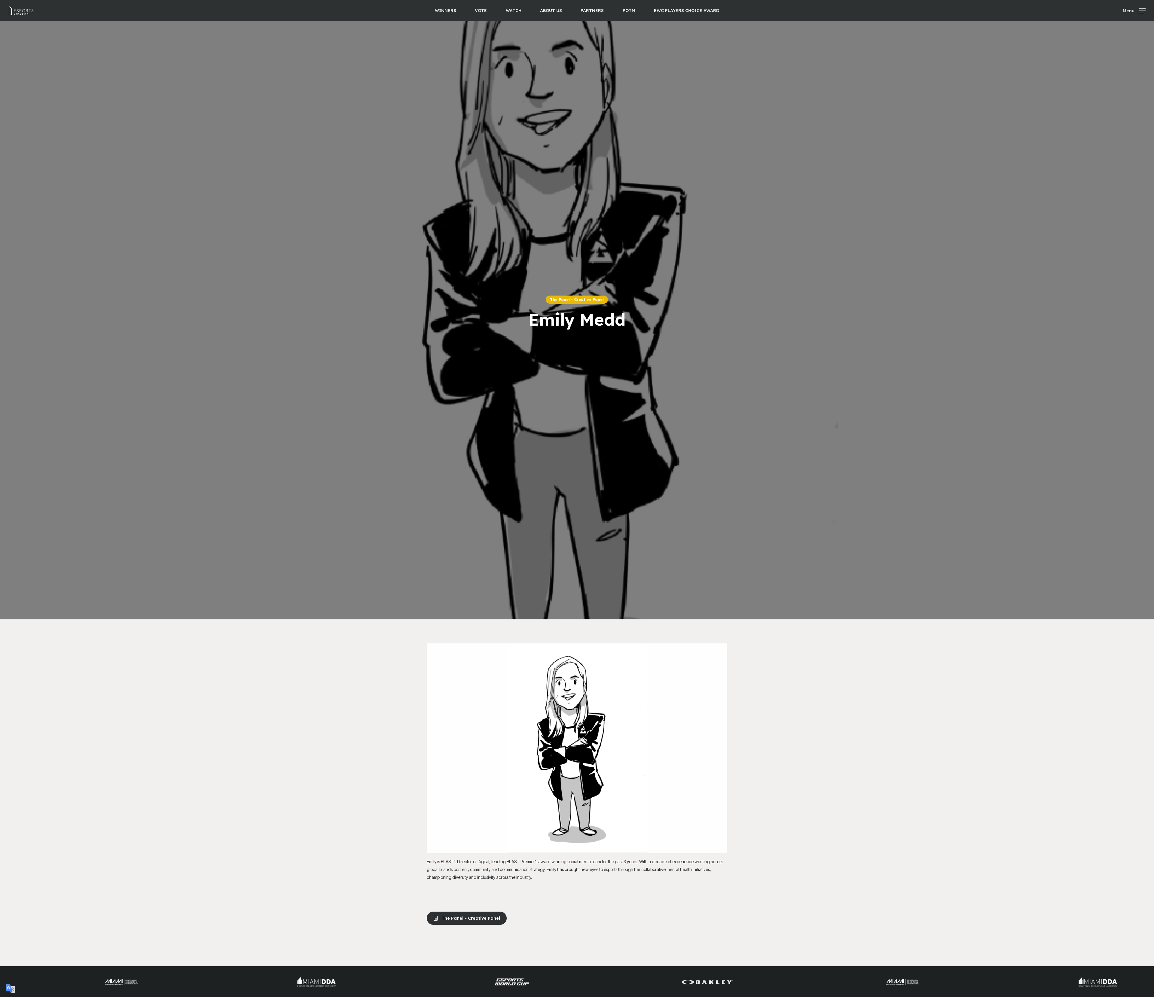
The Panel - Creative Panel (577, 299)
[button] (1134, 11)
